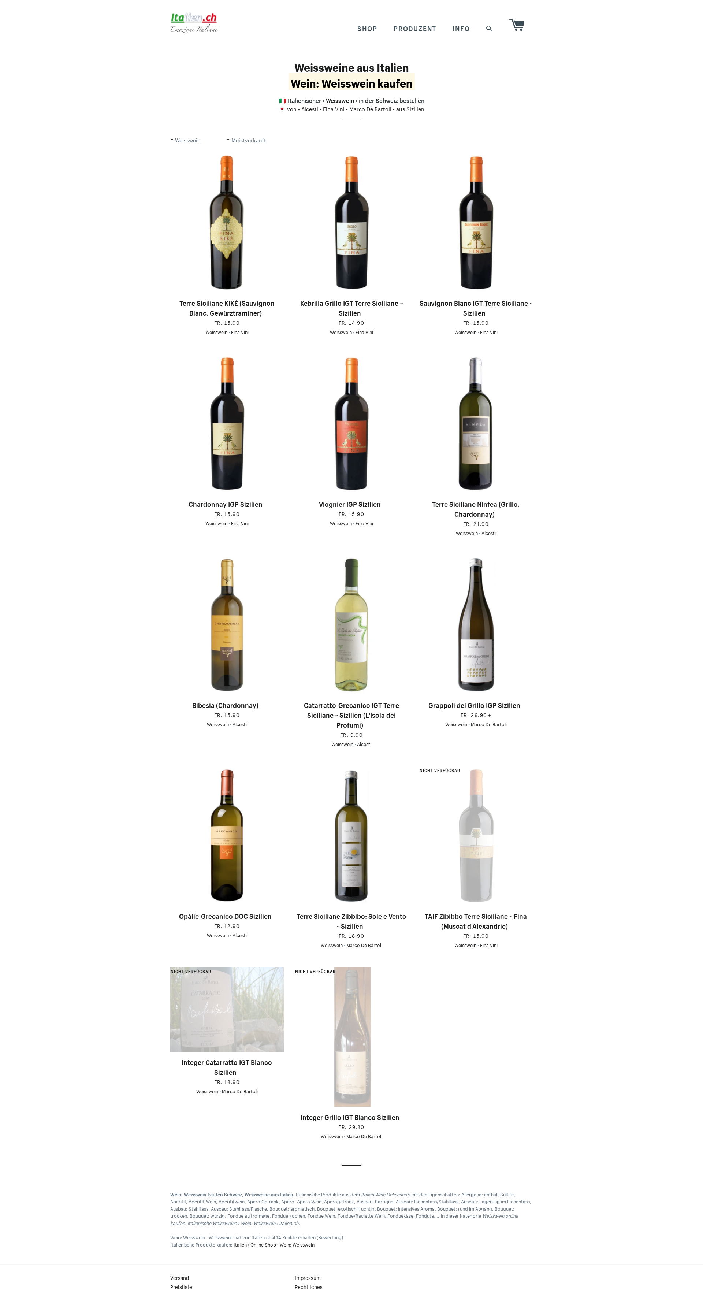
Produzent (415, 27)
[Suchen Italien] (490, 27)
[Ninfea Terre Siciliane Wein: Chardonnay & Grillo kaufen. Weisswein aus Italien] (476, 424)
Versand (179, 1277)
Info (461, 27)
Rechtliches (309, 1286)
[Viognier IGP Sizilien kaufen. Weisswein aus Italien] (351, 424)
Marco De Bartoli (370, 108)
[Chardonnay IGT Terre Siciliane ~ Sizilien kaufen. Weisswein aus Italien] (227, 424)
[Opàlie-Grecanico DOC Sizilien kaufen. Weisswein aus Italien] (227, 836)
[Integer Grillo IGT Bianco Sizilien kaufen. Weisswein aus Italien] (351, 1037)
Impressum (308, 1277)
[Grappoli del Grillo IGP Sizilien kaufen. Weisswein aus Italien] (476, 625)
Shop (367, 27)
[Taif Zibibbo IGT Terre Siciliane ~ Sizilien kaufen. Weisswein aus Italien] (476, 836)
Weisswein (340, 99)
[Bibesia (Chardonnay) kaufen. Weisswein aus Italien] (227, 625)
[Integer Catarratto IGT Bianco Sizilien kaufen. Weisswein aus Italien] (227, 1009)
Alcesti (309, 108)
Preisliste (181, 1286)
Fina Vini (334, 108)
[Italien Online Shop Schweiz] (194, 23)
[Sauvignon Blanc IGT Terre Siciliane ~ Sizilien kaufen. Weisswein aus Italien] (476, 223)
